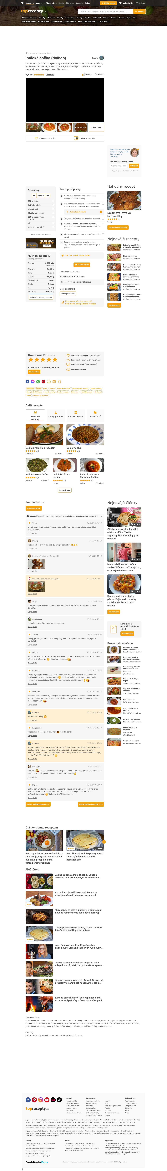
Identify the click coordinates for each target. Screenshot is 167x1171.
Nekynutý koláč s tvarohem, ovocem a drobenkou (131, 659)
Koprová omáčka (52, 1133)
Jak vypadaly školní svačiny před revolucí (79, 1143)
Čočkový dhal (73, 448)
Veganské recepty (63, 388)
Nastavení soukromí (93, 1101)
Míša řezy (75, 1133)
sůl (76, 1035)
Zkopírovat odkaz (59, 381)
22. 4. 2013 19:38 (94, 691)
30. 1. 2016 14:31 (95, 634)
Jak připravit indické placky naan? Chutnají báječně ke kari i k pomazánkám (85, 856)
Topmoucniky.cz (131, 1103)
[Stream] (53, 1099)
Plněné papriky (43, 1131)
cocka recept (77, 1020)
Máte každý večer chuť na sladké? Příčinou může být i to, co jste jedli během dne (124, 567)
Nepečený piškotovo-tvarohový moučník (132, 296)
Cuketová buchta (106, 1133)
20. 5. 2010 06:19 (94, 785)
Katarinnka (36, 728)
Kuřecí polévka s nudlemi (130, 729)
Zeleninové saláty (76, 1128)
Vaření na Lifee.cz (72, 1103)
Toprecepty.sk (130, 1101)
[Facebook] (28, 1099)
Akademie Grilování (29, 18)
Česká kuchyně (70, 21)
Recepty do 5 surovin (40, 395)
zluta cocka (31, 1023)
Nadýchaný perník (124, 1133)
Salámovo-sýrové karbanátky (119, 214)
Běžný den (74, 392)
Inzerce (107, 1101)
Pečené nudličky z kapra (130, 680)
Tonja (34, 523)
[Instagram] (40, 1099)
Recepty (33, 53)
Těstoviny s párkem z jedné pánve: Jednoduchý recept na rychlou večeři (82, 1149)
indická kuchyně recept (36, 1026)
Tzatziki (132, 1122)
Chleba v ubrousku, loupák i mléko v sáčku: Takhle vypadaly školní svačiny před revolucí (123, 534)
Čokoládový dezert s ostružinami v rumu (131, 667)
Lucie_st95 (127, 671)
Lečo (115, 1133)
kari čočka (75, 1026)
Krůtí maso (42, 1125)
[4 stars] (49, 359)
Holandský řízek (65, 1133)
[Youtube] (46, 1099)
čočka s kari (65, 1026)
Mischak (126, 722)
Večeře (52, 388)
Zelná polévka (82, 1122)
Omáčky (42, 18)
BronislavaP (37, 619)
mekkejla (36, 670)
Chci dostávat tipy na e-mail (121, 162)
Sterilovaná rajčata (56, 1131)
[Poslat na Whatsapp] (38, 381)
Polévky (60, 18)
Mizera (35, 541)
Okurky (79, 18)
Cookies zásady (91, 1108)
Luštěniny (41, 53)
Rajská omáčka (90, 1131)
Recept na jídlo (71, 1101)
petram (69, 454)
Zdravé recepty (96, 388)
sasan (125, 693)
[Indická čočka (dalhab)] (36, 564)
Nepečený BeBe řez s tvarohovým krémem (132, 266)
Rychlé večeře (57, 21)
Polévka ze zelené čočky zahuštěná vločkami (130, 649)
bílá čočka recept (116, 1023)
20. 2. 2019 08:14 (94, 579)
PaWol (125, 702)
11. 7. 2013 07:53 (95, 670)
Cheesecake (114, 1131)
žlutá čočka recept (92, 1020)
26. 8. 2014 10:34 (94, 652)
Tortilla (82, 1120)
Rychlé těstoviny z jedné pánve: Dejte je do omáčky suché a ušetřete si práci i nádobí (121, 601)
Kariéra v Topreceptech (113, 1106)
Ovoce (105, 1128)
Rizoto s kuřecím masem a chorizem (131, 276)
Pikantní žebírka (130, 256)
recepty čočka (53, 1026)
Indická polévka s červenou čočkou (89, 476)
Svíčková (46, 1122)
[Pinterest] (34, 1099)
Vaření (29, 395)
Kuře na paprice (85, 1133)
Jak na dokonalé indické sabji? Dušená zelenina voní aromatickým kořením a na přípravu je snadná (77, 878)
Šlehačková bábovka (69, 1122)
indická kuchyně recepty (111, 1020)
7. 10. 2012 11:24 (95, 766)
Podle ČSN (97, 18)
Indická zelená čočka (37, 474)
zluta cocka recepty (62, 1020)
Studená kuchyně (90, 1128)
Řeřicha (136, 1120)
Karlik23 (126, 743)
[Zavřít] (101, 516)
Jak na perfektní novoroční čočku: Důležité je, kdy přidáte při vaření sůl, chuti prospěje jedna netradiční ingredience (44, 858)
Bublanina (29, 1135)
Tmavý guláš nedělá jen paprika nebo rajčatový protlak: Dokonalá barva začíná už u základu (121, 1148)
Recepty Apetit (71, 1108)
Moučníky (51, 18)
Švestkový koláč (40, 1135)
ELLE (127, 1110)
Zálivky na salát (94, 1122)
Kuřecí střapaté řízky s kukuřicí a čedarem (132, 246)
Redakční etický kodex (94, 1115)
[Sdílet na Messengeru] (33, 381)
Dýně (129, 18)
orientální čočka (130, 1020)
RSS (106, 1103)
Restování (98, 392)
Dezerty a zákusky (92, 1120)
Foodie (107, 1108)
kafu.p (82, 483)
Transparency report (112, 1113)
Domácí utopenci (53, 1135)
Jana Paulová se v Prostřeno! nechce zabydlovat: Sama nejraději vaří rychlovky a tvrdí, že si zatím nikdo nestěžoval (79, 948)
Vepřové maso (62, 1125)
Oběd (45, 388)
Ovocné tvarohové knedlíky (74, 1131)
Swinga (109, 222)
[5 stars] (55, 359)
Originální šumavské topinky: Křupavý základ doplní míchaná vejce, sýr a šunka (123, 1144)
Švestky (88, 18)
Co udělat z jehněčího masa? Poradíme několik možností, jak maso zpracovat (76, 894)
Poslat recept (54, 381)
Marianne (128, 1108)
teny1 (34, 601)
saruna (125, 662)
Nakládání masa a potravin (69, 1120)
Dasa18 (125, 652)
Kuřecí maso (70, 18)
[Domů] (27, 53)
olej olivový (43, 1035)
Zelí (134, 18)
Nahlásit (108, 1110)
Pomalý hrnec (86, 1125)
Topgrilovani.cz (130, 1106)
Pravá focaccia (55, 1122)
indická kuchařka (33, 1020)
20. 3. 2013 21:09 (94, 712)
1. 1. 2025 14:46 (95, 556)
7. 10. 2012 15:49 (94, 743)
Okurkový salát (40, 1133)
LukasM (45, 579)
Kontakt (107, 1115)
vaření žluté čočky (89, 1026)
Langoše (96, 1133)
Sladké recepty (40, 1128)
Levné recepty (104, 21)
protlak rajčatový (66, 1035)
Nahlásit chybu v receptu (42, 234)
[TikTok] (59, 1099)
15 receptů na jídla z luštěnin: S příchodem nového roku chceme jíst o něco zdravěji (78, 911)
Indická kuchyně (86, 392)
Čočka (49, 53)
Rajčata (122, 18)
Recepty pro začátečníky (87, 21)
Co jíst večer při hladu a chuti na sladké (79, 1146)
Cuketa (113, 18)
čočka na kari (47, 1020)
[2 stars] (37, 359)
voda (80, 1035)
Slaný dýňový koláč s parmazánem (131, 286)
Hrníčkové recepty (29, 21)
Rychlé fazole (129, 699)
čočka (28, 1035)
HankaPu (29, 454)
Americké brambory (125, 1120)
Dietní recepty (52, 1128)
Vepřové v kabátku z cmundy (131, 690)
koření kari (53, 1035)
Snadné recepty (62, 392)
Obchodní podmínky (93, 1110)
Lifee (127, 1113)
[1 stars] (31, 359)
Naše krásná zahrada (73, 1113)
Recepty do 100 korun (34, 392)
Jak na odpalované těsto (108, 1120)
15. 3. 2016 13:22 (94, 619)
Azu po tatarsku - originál (130, 709)
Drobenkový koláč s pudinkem (36, 1153)
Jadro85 (126, 683)
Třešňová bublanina (107, 1122)
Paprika (106, 18)
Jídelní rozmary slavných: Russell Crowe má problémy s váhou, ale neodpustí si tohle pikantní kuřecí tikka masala (79, 983)
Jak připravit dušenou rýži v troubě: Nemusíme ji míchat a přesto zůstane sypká (122, 1153)
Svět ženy (70, 1110)
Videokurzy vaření (72, 1106)
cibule (34, 1035)
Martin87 (126, 713)
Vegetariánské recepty (80, 388)
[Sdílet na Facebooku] (27, 381)
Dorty (100, 1128)
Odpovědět (32, 533)
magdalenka (127, 732)
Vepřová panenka (122, 1122)
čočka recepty (57, 1023)
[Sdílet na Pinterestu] (43, 381)
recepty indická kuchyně (97, 1023)
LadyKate (36, 766)
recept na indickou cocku (75, 1023)
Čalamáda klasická (131, 741)
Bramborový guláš (102, 1131)
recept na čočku (132, 1023)
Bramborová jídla (74, 1125)
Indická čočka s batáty (61, 476)
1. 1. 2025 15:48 (95, 541)
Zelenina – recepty (51, 1120)
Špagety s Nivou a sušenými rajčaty (38, 1156)
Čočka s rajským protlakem (40, 448)
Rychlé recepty (43, 21)
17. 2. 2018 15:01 (95, 601)
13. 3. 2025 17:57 (94, 523)
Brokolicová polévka (131, 719)
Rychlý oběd (136, 1133)
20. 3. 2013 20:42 (94, 728)
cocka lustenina (105, 1026)
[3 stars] (43, 359)
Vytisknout (49, 381)
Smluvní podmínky (92, 1113)
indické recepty (43, 1023)
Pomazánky (40, 1120)
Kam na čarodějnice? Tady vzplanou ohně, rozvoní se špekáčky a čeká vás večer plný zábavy (78, 1000)
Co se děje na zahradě (33, 1122)
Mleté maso (52, 1125)
